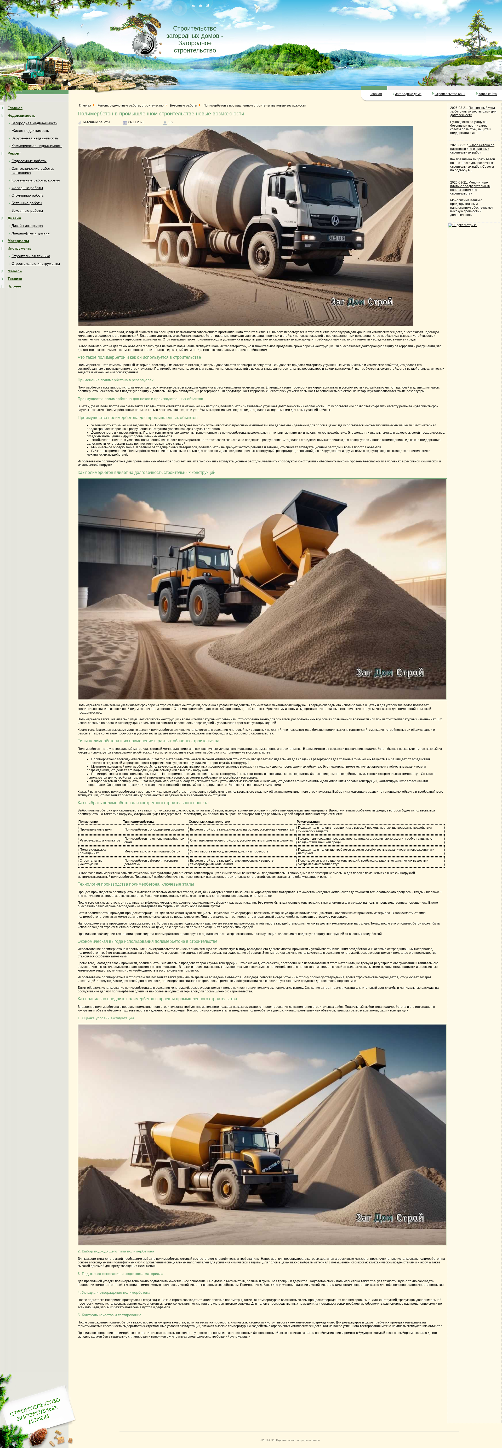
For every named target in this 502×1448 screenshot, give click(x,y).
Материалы (18, 241)
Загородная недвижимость (34, 123)
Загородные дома (408, 94)
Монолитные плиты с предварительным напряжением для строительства (470, 188)
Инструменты (20, 248)
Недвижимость (22, 115)
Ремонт (14, 153)
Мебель (15, 271)
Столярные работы (28, 195)
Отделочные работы (29, 161)
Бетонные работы (27, 203)
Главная (376, 94)
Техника (15, 278)
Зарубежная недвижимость (35, 138)
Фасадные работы (27, 188)
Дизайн (14, 218)
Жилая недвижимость (30, 130)
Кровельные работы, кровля (36, 180)
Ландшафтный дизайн (31, 233)
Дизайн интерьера (27, 225)
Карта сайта (487, 94)
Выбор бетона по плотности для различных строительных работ (472, 148)
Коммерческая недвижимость (37, 146)
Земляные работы (27, 210)
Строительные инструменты (36, 263)
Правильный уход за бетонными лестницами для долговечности (473, 111)
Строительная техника (31, 256)
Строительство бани (450, 94)
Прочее (14, 286)
